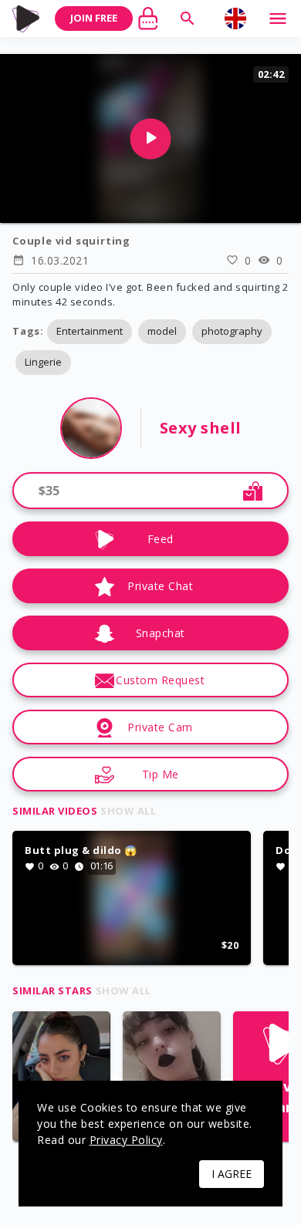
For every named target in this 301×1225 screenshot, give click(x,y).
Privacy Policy (126, 1139)
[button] (89, 331)
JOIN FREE (93, 18)
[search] (187, 18)
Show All (128, 811)
